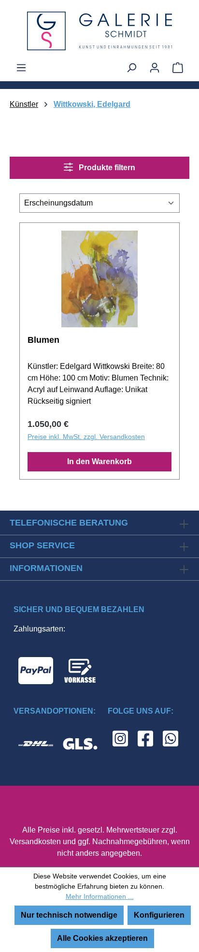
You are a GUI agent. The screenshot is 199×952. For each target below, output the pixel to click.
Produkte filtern (106, 167)
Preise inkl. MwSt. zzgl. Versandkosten (86, 436)
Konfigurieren (159, 915)
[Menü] (21, 67)
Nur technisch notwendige (69, 915)
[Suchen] (131, 67)
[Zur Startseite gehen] (99, 31)
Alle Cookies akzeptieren (102, 938)
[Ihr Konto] (154, 67)
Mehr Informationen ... (100, 896)
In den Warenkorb (99, 461)
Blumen (43, 340)
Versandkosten (35, 841)
